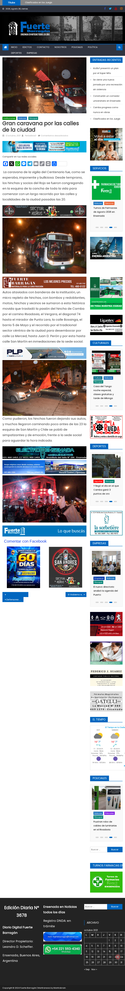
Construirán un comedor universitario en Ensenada (106, 98)
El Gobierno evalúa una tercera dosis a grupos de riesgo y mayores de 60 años (77, 594)
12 (92, 951)
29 (110, 962)
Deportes (16, 52)
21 (104, 956)
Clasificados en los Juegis (106, 118)
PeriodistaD (30, 135)
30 (116, 962)
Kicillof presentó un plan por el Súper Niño (47, 3)
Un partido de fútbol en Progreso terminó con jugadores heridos (105, 821)
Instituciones (9, 118)
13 (98, 951)
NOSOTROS (60, 47)
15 (110, 951)
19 (92, 956)
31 (121, 962)
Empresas (32, 52)
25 (87, 962)
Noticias (22, 118)
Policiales (77, 47)
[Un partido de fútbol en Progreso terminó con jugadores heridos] (105, 798)
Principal (33, 118)
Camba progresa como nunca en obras (105, 110)
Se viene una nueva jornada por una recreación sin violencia (107, 84)
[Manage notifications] (117, 956)
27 (98, 962)
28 (104, 962)
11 (86, 951)
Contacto (43, 47)
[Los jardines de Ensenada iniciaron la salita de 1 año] (105, 362)
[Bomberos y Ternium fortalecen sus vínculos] (105, 563)
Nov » (94, 969)
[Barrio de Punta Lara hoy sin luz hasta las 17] (105, 188)
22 (110, 956)
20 (98, 956)
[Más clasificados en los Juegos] (105, 466)
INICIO (14, 47)
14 (104, 951)
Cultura (97, 378)
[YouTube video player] (25, 594)
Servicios (109, 203)
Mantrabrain (60, 987)
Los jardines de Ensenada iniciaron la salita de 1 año (104, 390)
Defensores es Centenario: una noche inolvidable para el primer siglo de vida (14, 599)
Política (92, 47)
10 (121, 945)
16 (116, 951)
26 (92, 962)
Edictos (27, 47)
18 (87, 956)
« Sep (87, 969)
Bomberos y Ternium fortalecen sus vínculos (104, 590)
